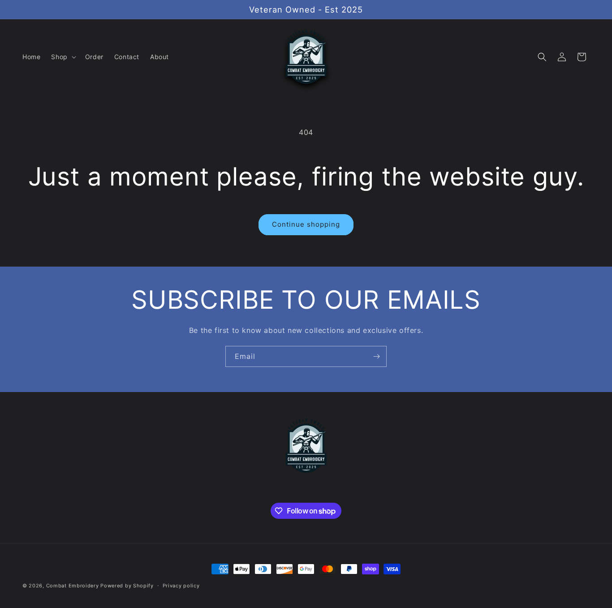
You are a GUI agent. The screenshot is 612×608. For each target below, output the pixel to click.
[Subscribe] (376, 356)
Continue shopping (306, 224)
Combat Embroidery (72, 585)
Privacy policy (181, 585)
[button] (62, 56)
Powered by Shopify (127, 585)
